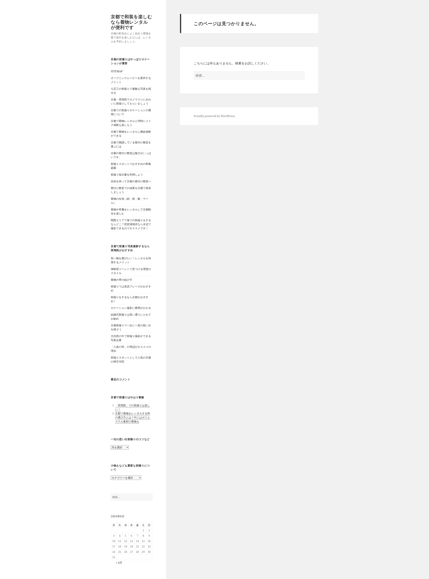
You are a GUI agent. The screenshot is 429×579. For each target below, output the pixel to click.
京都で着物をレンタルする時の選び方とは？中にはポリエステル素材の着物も (132, 417)
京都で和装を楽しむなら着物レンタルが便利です (131, 21)
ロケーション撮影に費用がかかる (131, 308)
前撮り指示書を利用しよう (127, 174)
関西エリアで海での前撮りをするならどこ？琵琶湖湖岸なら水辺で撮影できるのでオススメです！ (131, 224)
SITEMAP (117, 71)
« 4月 (119, 562)
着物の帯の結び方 (121, 280)
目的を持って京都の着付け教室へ (131, 181)
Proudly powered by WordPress (214, 116)
